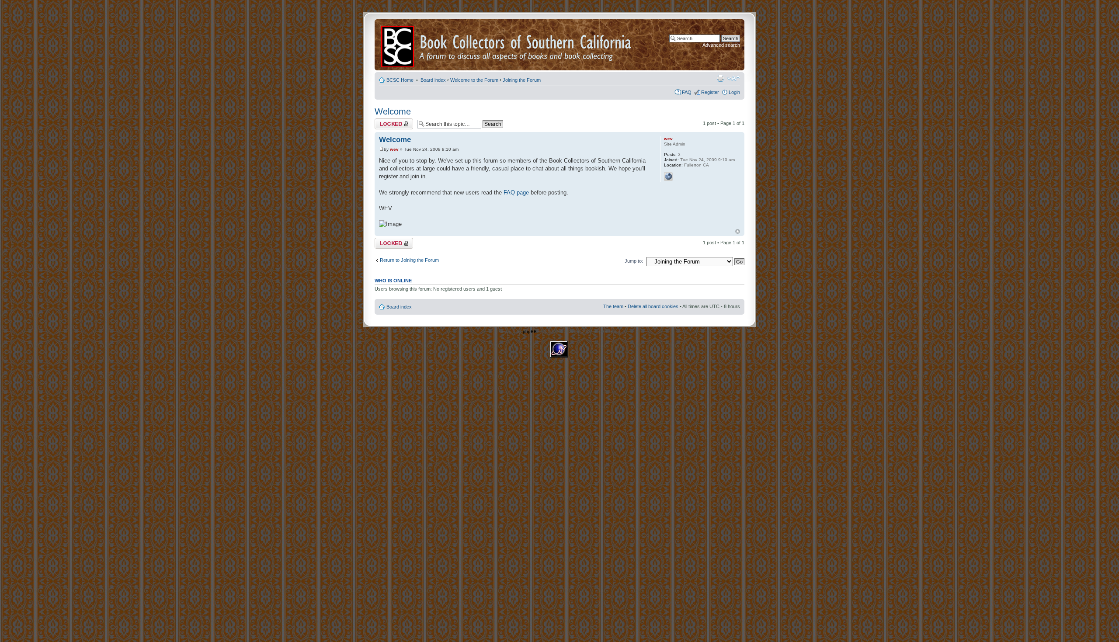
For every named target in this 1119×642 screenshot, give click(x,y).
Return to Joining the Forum (409, 260)
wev (394, 149)
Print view (720, 78)
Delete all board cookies (653, 306)
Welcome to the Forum (474, 80)
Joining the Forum (522, 80)
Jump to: (634, 261)
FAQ (687, 92)
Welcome (393, 111)
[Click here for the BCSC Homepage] (398, 44)
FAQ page (516, 192)
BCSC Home (400, 80)
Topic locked (388, 121)
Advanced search (721, 45)
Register (710, 92)
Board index (433, 80)
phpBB (530, 331)
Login (734, 92)
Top (737, 231)
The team (613, 306)
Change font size (733, 78)
